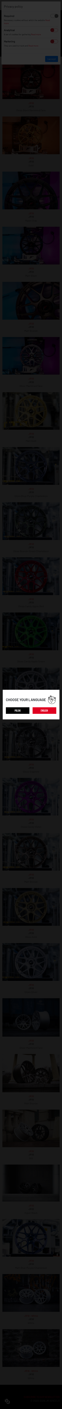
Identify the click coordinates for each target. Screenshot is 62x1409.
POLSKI (18, 710)
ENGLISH (44, 710)
